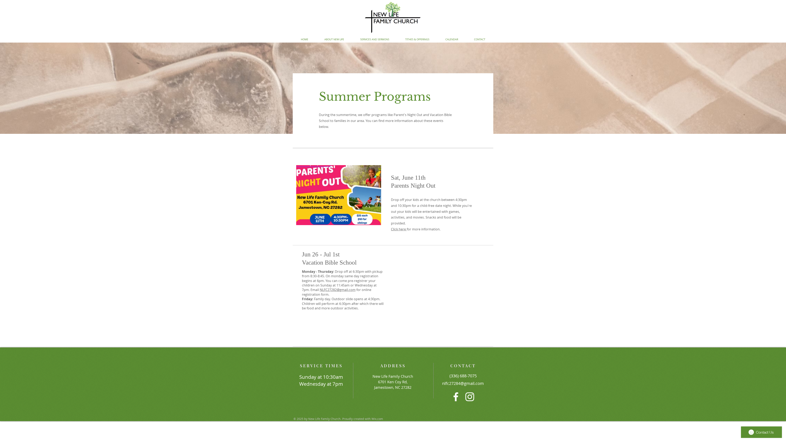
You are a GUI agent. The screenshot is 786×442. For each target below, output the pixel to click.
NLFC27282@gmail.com (338, 290)
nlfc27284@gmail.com (463, 383)
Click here (399, 229)
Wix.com (377, 419)
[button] (334, 39)
